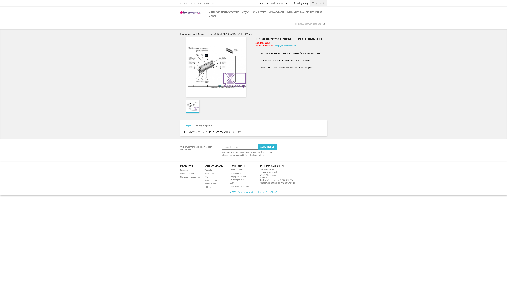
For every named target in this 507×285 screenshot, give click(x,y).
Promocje (184, 170)
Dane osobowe (236, 169)
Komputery (259, 12)
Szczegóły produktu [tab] (206, 125)
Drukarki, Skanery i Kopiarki (304, 12)
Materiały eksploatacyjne (224, 12)
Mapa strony (210, 183)
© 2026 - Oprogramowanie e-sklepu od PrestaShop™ (253, 192)
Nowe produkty (187, 173)
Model (212, 16)
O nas (207, 177)
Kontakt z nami (212, 180)
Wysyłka (208, 170)
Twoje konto (237, 166)
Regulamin (210, 173)
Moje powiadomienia (239, 186)
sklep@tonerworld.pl (285, 45)
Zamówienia (235, 173)
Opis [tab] (188, 125)
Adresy (233, 183)
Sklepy (208, 187)
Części (245, 12)
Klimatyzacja (276, 12)
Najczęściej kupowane (190, 177)
